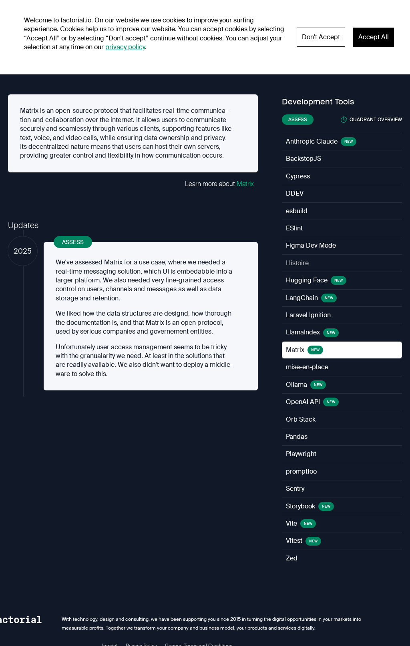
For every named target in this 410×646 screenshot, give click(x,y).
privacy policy (125, 47)
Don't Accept (321, 37)
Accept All (373, 37)
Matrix (245, 184)
